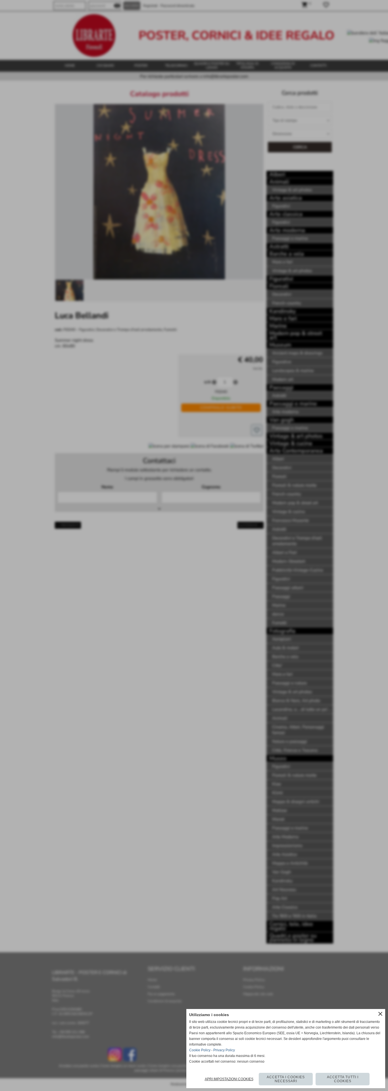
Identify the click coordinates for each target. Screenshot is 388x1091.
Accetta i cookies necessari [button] (286, 1079)
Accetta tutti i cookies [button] (342, 1079)
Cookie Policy (199, 1050)
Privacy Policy (224, 1050)
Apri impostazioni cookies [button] (229, 1079)
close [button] (380, 1013)
